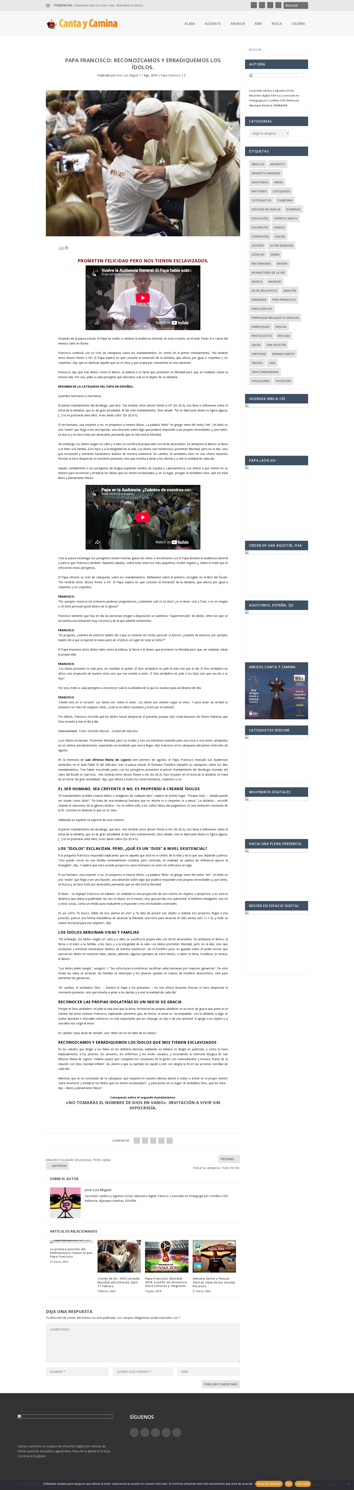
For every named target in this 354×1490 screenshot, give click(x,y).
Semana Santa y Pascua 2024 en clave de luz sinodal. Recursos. (214, 1282)
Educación (260, 218)
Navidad (274, 282)
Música (257, 282)
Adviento (277, 164)
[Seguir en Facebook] (134, 1432)
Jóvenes (258, 245)
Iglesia (280, 236)
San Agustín (276, 345)
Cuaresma (285, 200)
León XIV (258, 254)
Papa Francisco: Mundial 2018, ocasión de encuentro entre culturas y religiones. (166, 1282)
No (289, 1483)
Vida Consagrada (265, 372)
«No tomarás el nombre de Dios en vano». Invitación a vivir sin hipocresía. (143, 1105)
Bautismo (259, 191)
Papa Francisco (171, 75)
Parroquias (261, 327)
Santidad (259, 354)
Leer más (303, 1483)
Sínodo (257, 363)
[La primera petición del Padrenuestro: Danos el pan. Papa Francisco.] (71, 1241)
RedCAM (284, 336)
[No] (348, 1484)
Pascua (281, 327)
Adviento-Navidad (266, 173)
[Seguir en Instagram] (155, 1432)
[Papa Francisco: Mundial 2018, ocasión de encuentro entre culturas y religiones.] (166, 1256)
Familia (279, 227)
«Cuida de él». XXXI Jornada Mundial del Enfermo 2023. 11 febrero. (119, 1282)
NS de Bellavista (264, 291)
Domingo (293, 209)
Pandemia (259, 300)
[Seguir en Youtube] (176, 1432)
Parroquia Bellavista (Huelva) (275, 318)
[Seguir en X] (144, 1432)
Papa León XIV (262, 309)
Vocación (283, 381)
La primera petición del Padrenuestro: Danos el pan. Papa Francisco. (71, 1252)
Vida (272, 363)
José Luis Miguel (127, 75)
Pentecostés (262, 336)
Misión (282, 263)
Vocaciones (261, 381)
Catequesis (281, 191)
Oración (289, 291)
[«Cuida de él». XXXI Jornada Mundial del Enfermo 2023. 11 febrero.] (119, 1256)
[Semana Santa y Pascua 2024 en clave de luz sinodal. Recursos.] (214, 1256)
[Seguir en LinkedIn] (166, 1432)
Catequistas (261, 200)
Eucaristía (260, 227)
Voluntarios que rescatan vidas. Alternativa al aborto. (109, 5)
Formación (260, 236)
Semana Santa (283, 354)
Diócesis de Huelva (266, 209)
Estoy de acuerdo (269, 1483)
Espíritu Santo (285, 218)
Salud (256, 345)
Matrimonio (261, 263)
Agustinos (260, 182)
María (274, 254)
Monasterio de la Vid (268, 272)
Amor (278, 182)
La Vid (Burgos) (281, 245)
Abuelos (258, 164)
